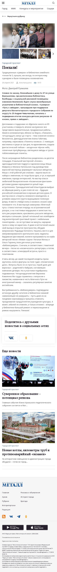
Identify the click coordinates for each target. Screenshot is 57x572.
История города (27, 497)
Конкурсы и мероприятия (32, 8)
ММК (13, 8)
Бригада (24, 501)
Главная (5, 492)
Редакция (6, 510)
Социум (50, 8)
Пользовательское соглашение (11, 537)
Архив (4, 497)
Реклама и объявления (30, 492)
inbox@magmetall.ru (42, 552)
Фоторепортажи (9, 505)
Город (4, 8)
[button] (53, 54)
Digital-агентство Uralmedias (10, 541)
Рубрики (5, 501)
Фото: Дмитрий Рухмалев (15, 88)
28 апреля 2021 (8, 83)
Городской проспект (11, 63)
